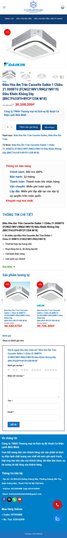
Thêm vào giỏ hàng (28, 127)
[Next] (59, 48)
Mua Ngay (49, 127)
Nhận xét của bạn (16, 376)
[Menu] (4, 7)
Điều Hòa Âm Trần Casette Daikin (48, 19)
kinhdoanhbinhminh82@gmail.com (25, 494)
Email (11, 412)
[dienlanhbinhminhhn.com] (33, 7)
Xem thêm (7, 267)
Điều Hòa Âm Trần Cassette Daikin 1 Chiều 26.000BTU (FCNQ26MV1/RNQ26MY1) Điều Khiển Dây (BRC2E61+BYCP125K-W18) (49, 315)
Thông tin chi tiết (17, 215)
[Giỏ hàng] (63, 7)
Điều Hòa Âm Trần (24, 19)
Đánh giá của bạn (16, 365)
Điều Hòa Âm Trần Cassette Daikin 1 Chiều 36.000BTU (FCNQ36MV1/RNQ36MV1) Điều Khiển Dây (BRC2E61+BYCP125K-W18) (17, 315)
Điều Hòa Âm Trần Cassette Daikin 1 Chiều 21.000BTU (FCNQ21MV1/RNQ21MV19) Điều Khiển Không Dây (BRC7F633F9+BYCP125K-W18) (31, 148)
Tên (10, 400)
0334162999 (34, 488)
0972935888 (16, 488)
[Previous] (8, 48)
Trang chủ (9, 19)
